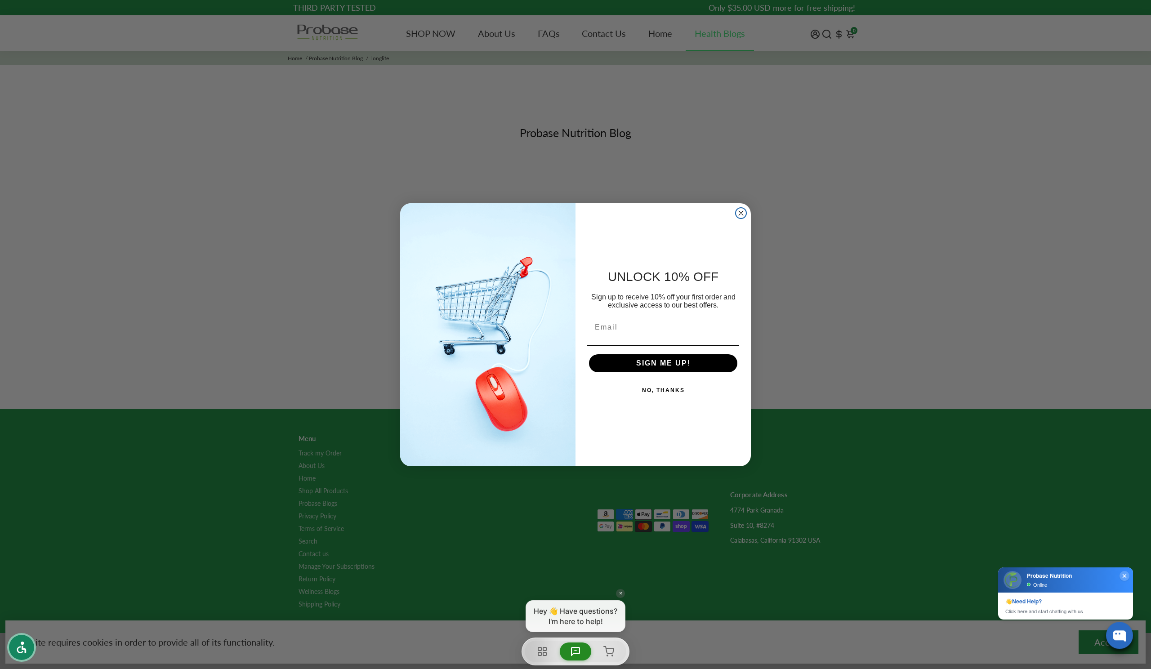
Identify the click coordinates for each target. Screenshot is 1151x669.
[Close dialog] (741, 213)
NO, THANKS (663, 390)
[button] (21, 647)
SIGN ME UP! (663, 363)
